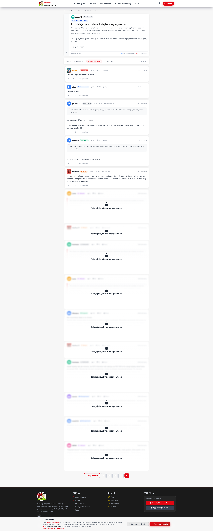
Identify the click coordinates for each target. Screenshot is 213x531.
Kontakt (113, 507)
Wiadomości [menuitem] (106, 4)
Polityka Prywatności (49, 528)
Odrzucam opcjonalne (138, 524)
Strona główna (70, 11)
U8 (69, 140)
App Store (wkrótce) (161, 508)
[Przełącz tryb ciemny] (160, 3)
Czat (77, 510)
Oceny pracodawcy (82, 507)
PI (69, 87)
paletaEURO (76, 104)
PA (69, 103)
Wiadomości (79, 503)
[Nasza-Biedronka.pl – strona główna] (41, 496)
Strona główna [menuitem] (81, 4)
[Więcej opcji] (66, 52)
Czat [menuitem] (138, 4)
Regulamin (114, 500)
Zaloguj (169, 3)
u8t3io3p (75, 140)
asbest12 (78, 17)
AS (73, 17)
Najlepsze (110, 61)
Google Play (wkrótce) (160, 503)
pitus (74, 87)
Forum (80, 11)
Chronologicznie (95, 61)
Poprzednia (93, 476)
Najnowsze (80, 61)
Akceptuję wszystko (161, 524)
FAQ (112, 497)
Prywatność (115, 503)
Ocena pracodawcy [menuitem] (124, 4)
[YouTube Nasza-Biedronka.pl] (39, 516)
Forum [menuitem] (94, 4)
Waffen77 (76, 172)
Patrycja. (75, 70)
